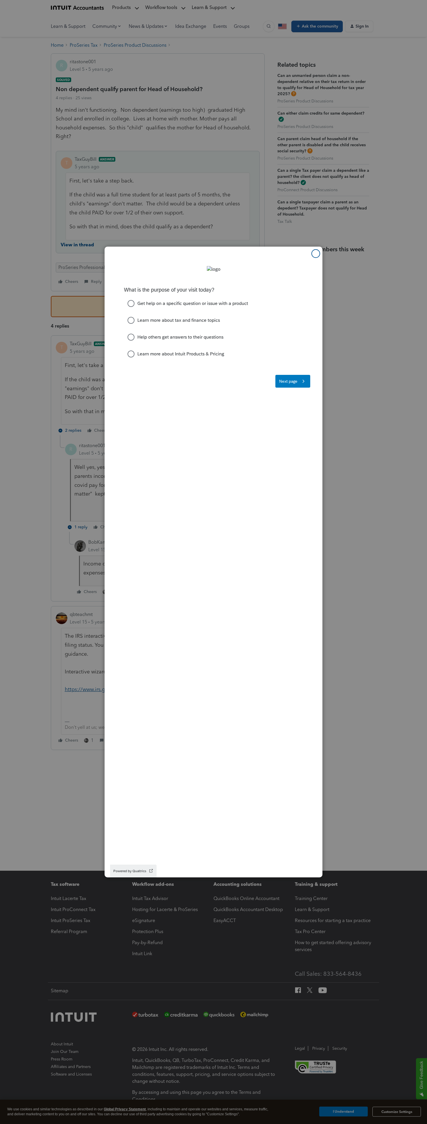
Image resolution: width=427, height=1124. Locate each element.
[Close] (316, 253)
